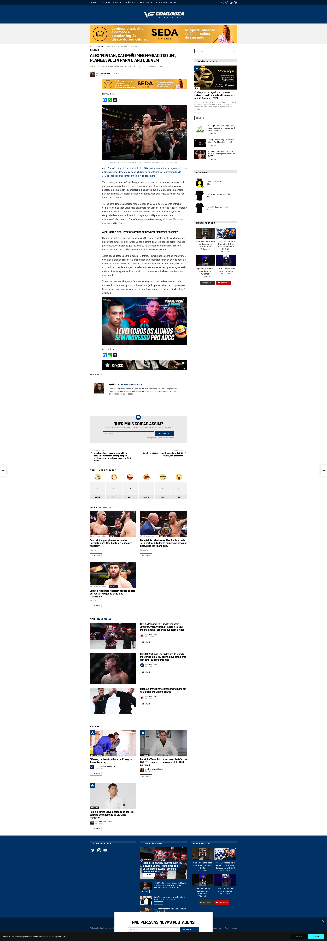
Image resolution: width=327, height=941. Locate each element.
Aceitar (316, 937)
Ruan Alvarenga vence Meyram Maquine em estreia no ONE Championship (163, 690)
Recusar (299, 937)
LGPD (64, 937)
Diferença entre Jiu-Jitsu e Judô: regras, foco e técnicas (111, 761)
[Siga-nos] (222, 2)
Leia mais (96, 555)
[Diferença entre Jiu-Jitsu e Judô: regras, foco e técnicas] (113, 743)
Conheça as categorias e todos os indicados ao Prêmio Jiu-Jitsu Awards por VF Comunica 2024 (214, 95)
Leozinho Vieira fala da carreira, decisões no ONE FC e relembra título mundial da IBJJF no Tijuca (163, 762)
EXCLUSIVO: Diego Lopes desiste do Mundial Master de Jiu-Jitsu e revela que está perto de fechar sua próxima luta (163, 657)
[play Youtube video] (144, 321)
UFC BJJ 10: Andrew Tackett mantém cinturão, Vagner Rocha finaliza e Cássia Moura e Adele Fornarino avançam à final (162, 627)
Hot (108, 2)
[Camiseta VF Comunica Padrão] (199, 196)
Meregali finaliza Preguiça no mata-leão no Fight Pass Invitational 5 (221, 141)
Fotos (149, 2)
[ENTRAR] (231, 2)
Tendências (129, 2)
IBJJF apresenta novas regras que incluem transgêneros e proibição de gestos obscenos (222, 128)
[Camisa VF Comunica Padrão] (199, 208)
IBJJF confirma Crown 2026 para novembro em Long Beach (170, 910)
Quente (92, 732)
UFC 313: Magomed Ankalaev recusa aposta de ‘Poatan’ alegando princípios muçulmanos (112, 593)
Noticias (113, 536)
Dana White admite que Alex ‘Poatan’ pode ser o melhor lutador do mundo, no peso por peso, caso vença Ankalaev (163, 543)
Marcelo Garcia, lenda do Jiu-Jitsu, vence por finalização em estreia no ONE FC (221, 153)
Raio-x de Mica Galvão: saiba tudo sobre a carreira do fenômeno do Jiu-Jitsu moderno (111, 814)
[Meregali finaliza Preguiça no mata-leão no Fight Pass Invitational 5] (200, 143)
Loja (101, 2)
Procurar (234, 51)
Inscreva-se (225, 283)
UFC (100, 374)
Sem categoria (96, 755)
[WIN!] (202, 68)
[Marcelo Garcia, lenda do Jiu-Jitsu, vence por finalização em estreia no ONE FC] (200, 154)
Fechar (323, 921)
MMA (93, 374)
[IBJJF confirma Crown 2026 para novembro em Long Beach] (146, 912)
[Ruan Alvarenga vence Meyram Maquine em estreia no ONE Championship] (113, 701)
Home (93, 2)
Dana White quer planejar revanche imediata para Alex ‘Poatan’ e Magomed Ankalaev (111, 543)
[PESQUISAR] (226, 2)
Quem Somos (161, 2)
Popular (117, 2)
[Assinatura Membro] (199, 183)
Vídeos (140, 2)
